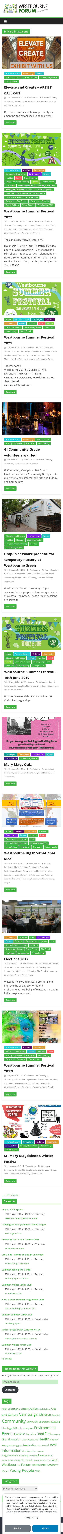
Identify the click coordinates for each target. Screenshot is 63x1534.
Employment (28, 1428)
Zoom (37, 1471)
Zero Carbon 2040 (45, 205)
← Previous (10, 1195)
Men (54, 101)
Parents (7, 878)
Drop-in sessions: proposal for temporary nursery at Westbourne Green (29, 559)
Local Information (29, 77)
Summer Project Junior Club (16, 1344)
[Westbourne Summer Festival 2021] (31, 284)
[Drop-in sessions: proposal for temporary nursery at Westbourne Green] (31, 501)
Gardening (55, 1434)
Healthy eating (48, 181)
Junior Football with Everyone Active (21, 1329)
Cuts (32, 937)
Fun (5, 229)
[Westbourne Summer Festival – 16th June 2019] (31, 619)
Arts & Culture (45, 459)
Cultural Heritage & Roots (26, 1079)
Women (7, 105)
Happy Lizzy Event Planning (17, 181)
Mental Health (33, 1451)
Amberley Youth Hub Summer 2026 (20, 1239)
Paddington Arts (13, 1233)
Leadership (9, 875)
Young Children (12, 205)
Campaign (49, 769)
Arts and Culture (13, 73)
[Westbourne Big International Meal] (31, 796)
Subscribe (10, 1389)
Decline (17, 1528)
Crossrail (43, 831)
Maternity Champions (46, 185)
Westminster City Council (16, 201)
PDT (41, 229)
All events (7, 1358)
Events (39, 73)
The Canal (10, 193)
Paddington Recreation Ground (21, 1338)
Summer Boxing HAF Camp (16, 1269)
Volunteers (33, 463)
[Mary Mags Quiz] (31, 719)
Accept (45, 1528)
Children (26, 170)
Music (35, 229)
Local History (11, 758)
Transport (37, 847)
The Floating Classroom (17, 1263)
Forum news (11, 839)
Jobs (32, 839)
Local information (43, 101)
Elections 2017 (16, 959)
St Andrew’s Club (13, 1293)
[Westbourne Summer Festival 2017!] (31, 1012)
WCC (55, 1460)
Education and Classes (40, 351)
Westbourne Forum (12, 233)
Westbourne (32, 97)
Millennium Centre (14, 1248)
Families (9, 178)
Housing (19, 540)
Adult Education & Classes (15, 1408)
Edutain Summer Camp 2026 (17, 1314)
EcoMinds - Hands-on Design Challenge (22, 1254)
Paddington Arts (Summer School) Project (24, 1224)
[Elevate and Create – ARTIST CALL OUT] (31, 38)
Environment (34, 174)
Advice (8, 319)
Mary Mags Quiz (18, 764)
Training (36, 1460)
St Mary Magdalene (48, 77)
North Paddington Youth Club (20, 1308)
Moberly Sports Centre (16, 1278)
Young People (11, 81)
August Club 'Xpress (12, 1209)
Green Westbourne (30, 1440)
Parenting (33, 1455)
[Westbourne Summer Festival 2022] (31, 135)
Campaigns (37, 319)
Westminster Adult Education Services (22, 197)
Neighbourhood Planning (16, 543)
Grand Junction (12, 77)
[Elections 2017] (31, 902)
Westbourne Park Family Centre (31, 193)
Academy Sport (12, 1323)
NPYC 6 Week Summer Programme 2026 (23, 1299)
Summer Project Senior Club (17, 1284)
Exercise (48, 1079)
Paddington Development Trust (19, 189)
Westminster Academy (15, 1059)
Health (35, 181)
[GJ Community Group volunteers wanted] (31, 404)
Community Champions (16, 174)
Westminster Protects (40, 201)
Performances (7, 1460)
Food (18, 178)
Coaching (56, 1415)
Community (28, 73)
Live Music (10, 185)
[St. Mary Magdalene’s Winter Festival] (31, 1106)
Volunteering (11, 331)
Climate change (20, 867)
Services (34, 543)
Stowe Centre (11, 847)
